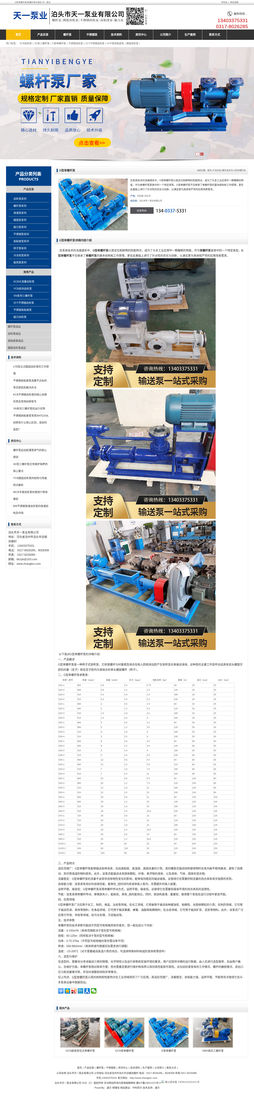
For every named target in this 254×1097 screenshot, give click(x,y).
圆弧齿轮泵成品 (17, 347)
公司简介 (165, 34)
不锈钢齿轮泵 (75, 43)
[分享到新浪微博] (74, 991)
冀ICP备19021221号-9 (148, 1082)
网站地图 (234, 2)
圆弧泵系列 (19, 219)
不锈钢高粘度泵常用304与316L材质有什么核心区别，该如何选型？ (31, 422)
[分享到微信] (93, 991)
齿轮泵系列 (19, 198)
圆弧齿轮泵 (132, 43)
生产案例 (190, 34)
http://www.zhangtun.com (143, 1077)
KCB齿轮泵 (26, 43)
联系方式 (214, 34)
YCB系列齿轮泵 (22, 288)
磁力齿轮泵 (19, 316)
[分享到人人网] (87, 991)
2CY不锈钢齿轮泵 (95, 43)
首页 (18, 34)
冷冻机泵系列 (21, 255)
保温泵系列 (19, 212)
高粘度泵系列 (21, 241)
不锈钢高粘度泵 (22, 309)
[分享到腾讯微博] (80, 991)
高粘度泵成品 (15, 340)
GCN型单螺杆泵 (124, 1050)
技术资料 (116, 34)
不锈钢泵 (91, 34)
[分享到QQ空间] (67, 991)
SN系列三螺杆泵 (23, 295)
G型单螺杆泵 (59, 43)
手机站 (224, 2)
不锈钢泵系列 (21, 234)
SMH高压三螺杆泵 (213, 1050)
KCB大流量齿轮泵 (23, 281)
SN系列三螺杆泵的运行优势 (29, 408)
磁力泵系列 (19, 227)
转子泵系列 (19, 248)
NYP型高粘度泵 (115, 43)
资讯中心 (141, 34)
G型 (74, 977)
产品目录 (42, 34)
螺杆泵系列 (227, 170)
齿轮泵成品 (14, 333)
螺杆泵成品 (14, 326)
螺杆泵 (67, 34)
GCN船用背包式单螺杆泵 (80, 1050)
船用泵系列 (19, 262)
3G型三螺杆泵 (42, 43)
